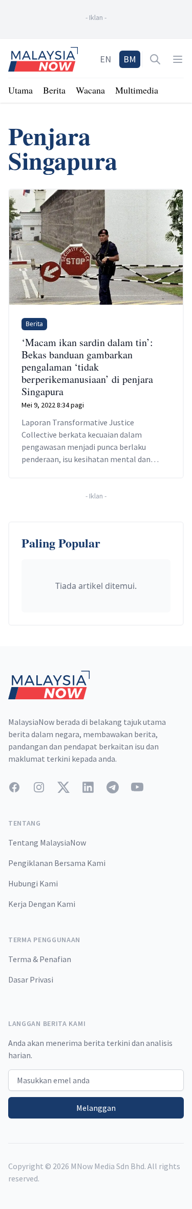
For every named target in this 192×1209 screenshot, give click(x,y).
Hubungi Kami (33, 883)
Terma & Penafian (39, 959)
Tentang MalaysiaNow (47, 842)
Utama (20, 90)
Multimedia (136, 90)
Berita (54, 90)
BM (129, 59)
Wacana (90, 90)
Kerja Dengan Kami (41, 904)
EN (105, 59)
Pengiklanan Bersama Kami (56, 863)
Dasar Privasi (30, 979)
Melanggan (96, 1108)
